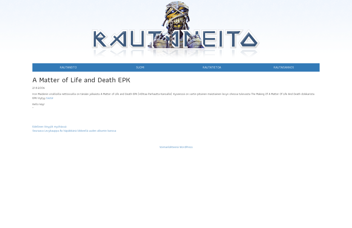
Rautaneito (68, 67)
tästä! (49, 98)
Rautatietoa (212, 67)
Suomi (140, 67)
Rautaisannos (284, 67)
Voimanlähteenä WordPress (176, 147)
